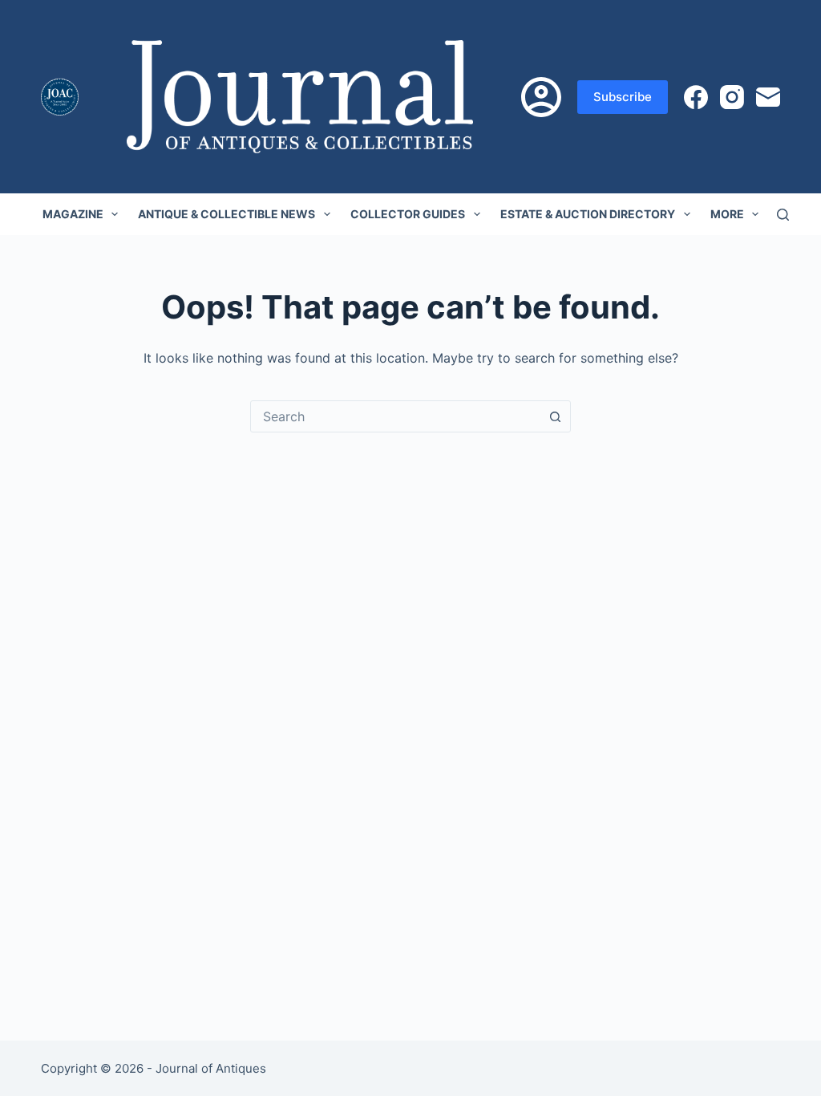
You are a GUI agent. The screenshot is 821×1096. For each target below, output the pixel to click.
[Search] (783, 215)
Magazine (72, 214)
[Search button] (555, 416)
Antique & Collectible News (226, 214)
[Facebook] (696, 97)
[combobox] (395, 416)
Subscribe (622, 96)
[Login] (541, 97)
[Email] (768, 97)
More (727, 214)
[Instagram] (732, 97)
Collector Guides (407, 214)
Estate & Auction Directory (587, 214)
